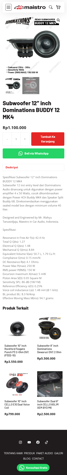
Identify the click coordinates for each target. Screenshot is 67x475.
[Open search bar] (51, 7)
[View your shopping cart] (58, 7)
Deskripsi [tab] (12, 167)
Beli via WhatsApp (36, 153)
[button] (58, 20)
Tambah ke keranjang (48, 139)
